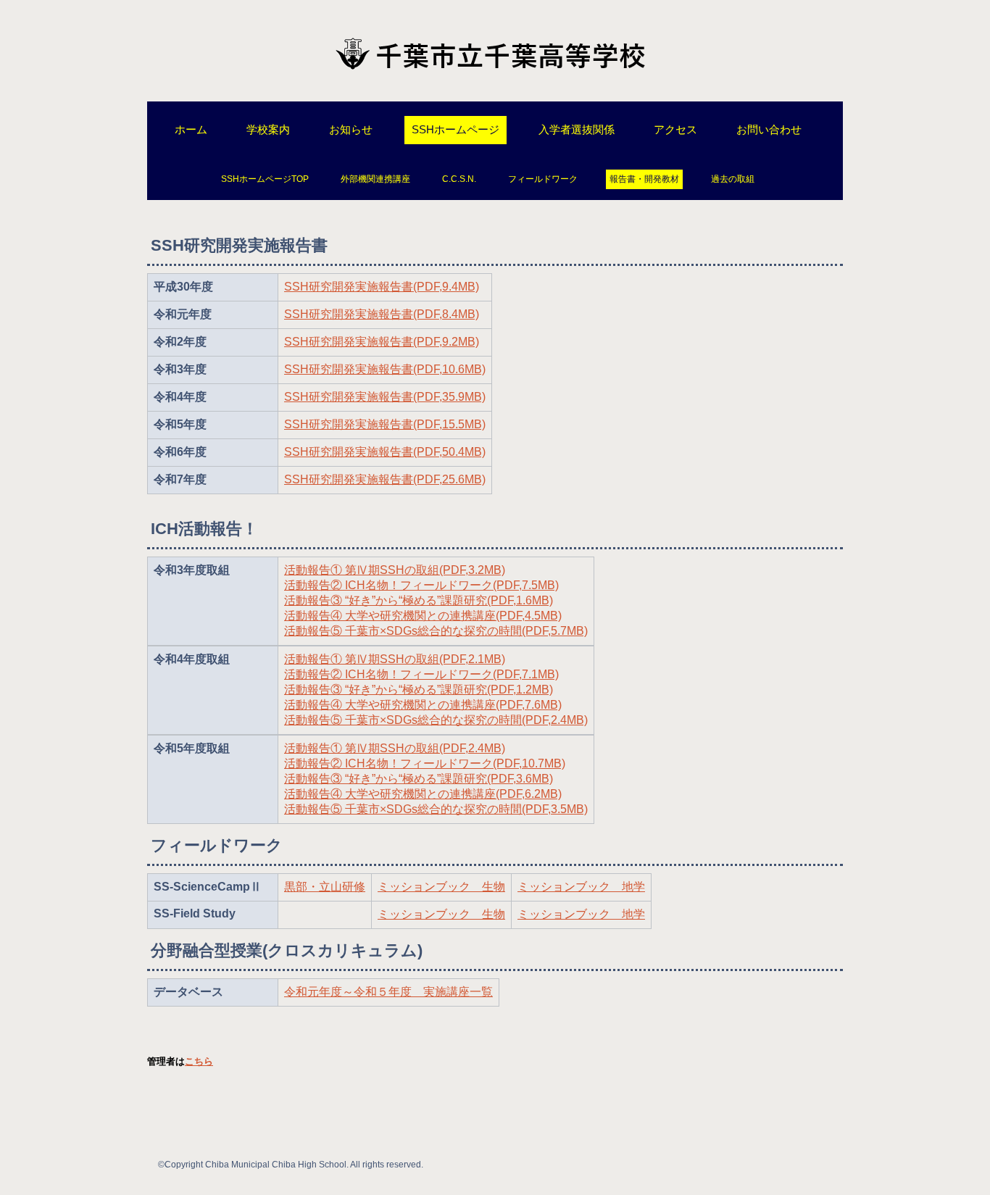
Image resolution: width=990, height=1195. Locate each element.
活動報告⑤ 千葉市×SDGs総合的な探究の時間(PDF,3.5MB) (436, 809)
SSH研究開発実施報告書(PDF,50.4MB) (385, 452)
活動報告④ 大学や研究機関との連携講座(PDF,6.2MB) (423, 794)
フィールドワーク (543, 179)
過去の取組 (732, 179)
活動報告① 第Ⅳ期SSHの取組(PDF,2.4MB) (394, 748)
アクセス (675, 129)
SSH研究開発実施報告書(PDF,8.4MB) (381, 314)
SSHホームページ (455, 129)
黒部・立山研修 (324, 886)
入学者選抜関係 (576, 129)
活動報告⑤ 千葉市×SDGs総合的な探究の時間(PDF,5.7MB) (436, 631)
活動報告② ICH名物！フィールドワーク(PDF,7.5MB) (421, 585)
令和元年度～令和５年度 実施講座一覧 (388, 992)
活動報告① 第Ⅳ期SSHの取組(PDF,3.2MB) (394, 570)
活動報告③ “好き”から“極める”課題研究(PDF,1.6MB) (418, 600)
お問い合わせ (769, 129)
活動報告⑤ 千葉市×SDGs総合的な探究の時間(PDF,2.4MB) (436, 720)
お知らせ (351, 129)
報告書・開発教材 (644, 179)
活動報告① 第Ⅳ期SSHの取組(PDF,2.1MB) (394, 659)
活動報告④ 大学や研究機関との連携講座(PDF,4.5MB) (423, 615)
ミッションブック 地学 (581, 886)
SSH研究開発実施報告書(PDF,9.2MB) (381, 342)
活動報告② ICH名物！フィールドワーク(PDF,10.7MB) (424, 763)
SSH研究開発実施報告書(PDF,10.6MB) (385, 369)
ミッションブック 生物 (441, 886)
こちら (199, 1061)
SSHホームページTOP (265, 179)
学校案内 (268, 129)
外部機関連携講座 (375, 179)
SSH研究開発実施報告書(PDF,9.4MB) (381, 286)
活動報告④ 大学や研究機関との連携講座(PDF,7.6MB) (423, 705)
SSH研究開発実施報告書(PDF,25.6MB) (385, 479)
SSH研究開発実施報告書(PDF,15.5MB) (385, 424)
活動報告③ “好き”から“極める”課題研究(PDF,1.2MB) (418, 689)
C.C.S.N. (459, 179)
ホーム (191, 129)
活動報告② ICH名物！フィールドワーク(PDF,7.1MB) (421, 674)
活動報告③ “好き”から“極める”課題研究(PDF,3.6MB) (418, 779)
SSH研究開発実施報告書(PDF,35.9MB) (385, 397)
